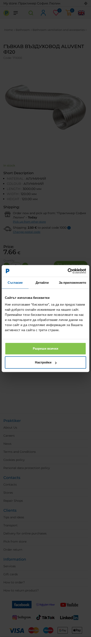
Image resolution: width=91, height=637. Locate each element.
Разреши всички (45, 348)
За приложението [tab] (72, 282)
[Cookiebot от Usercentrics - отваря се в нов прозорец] (67, 271)
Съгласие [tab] (15, 282)
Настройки (43, 362)
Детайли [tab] (42, 282)
